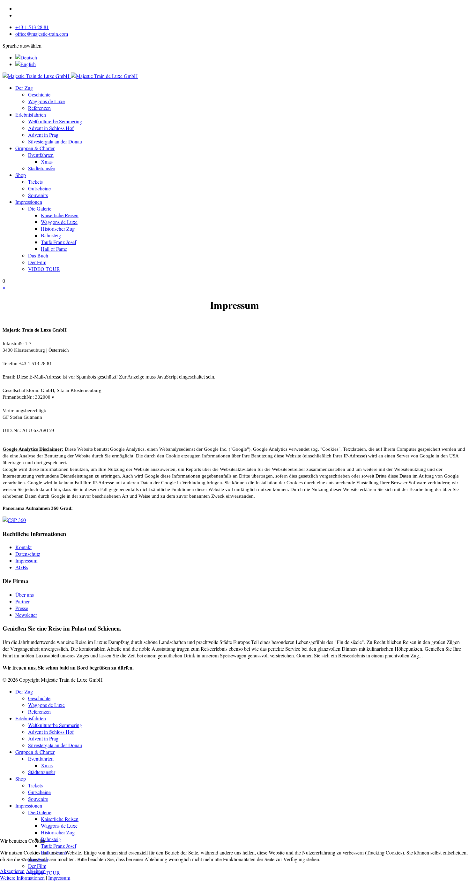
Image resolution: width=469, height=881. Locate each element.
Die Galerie (39, 208)
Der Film (37, 262)
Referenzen (39, 107)
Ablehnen (36, 871)
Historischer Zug (58, 228)
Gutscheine (39, 188)
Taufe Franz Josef (58, 242)
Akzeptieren (12, 871)
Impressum (26, 560)
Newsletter (26, 614)
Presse (21, 608)
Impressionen (28, 201)
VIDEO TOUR (44, 268)
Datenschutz (27, 553)
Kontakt (23, 547)
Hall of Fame (54, 248)
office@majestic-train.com (41, 33)
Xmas (47, 161)
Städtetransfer (41, 168)
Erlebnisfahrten (30, 114)
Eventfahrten (41, 154)
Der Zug (24, 87)
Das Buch (38, 255)
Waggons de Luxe (46, 101)
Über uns (24, 594)
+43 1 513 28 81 (32, 27)
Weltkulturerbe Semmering (55, 121)
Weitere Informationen (22, 877)
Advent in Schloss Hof (51, 128)
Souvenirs (38, 195)
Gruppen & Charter (35, 148)
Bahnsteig (51, 235)
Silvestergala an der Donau (55, 141)
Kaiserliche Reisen (59, 215)
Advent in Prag (43, 134)
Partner (22, 601)
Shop (20, 175)
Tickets (35, 181)
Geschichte (39, 94)
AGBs (21, 567)
